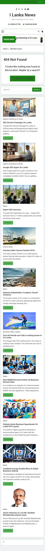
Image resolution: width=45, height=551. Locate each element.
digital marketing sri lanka (13, 119)
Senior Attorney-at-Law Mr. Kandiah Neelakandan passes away (19, 514)
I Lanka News (23, 15)
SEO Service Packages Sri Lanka (17, 122)
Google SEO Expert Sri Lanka (15, 167)
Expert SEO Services (29, 2)
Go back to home (22, 78)
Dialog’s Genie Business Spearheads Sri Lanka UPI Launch (20, 425)
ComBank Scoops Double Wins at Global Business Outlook (20, 470)
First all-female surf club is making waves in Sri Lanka (22, 336)
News (5, 206)
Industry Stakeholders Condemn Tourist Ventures (20, 293)
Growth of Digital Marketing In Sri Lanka (19, 38)
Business (6, 332)
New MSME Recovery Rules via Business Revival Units (21, 381)
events (5, 247)
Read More (8, 138)
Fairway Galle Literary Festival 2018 (19, 250)
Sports (17, 332)
